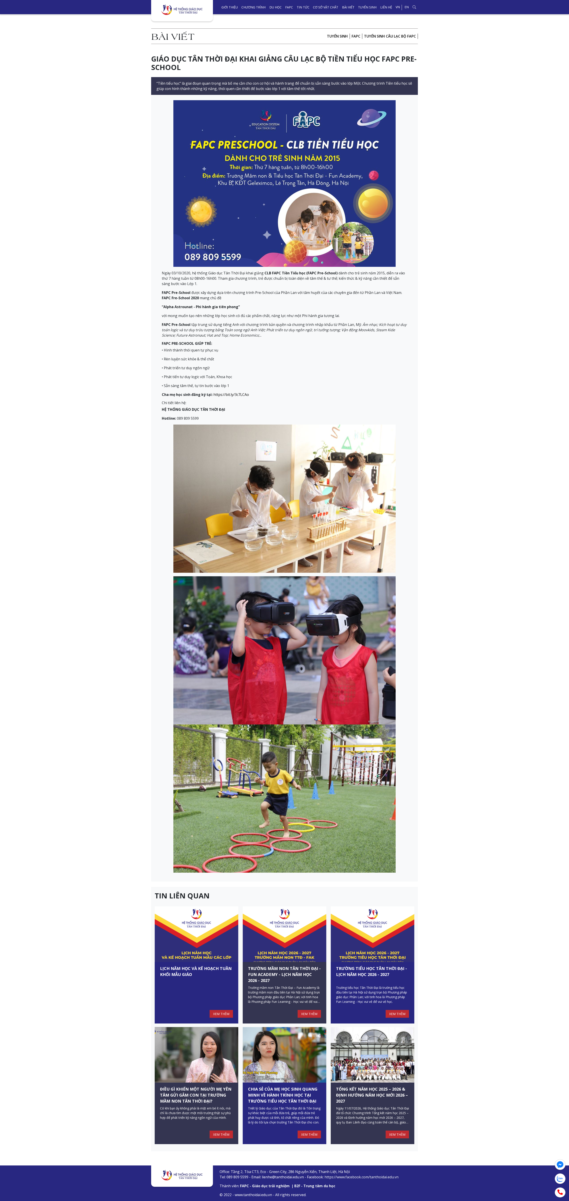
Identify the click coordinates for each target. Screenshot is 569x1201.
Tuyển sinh (367, 7)
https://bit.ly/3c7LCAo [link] (231, 394)
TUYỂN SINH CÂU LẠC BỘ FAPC (390, 36)
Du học (275, 7)
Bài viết (348, 7)
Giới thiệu (229, 7)
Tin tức (303, 7)
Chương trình (253, 7)
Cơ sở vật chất (325, 7)
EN (407, 7)
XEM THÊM (221, 1014)
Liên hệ (386, 7)
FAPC (289, 7)
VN (398, 7)
